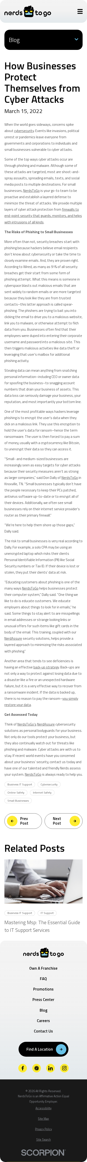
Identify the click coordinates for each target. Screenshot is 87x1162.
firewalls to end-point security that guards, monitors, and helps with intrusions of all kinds (43, 216)
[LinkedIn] (50, 1068)
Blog (43, 1010)
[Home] (27, 11)
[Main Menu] (80, 11)
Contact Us (43, 1031)
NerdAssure (13, 638)
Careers (43, 1021)
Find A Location (39, 1049)
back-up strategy (46, 667)
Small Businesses (18, 800)
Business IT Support (19, 784)
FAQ (43, 979)
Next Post (57, 821)
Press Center (43, 1000)
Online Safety (15, 792)
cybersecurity (24, 130)
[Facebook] (22, 1068)
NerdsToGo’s (26, 724)
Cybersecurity (49, 784)
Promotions (43, 989)
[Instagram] (64, 1068)
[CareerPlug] (36, 1068)
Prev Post (24, 821)
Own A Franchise (43, 968)
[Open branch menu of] (76, 40)
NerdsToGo (31, 190)
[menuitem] (43, 1108)
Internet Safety (42, 792)
